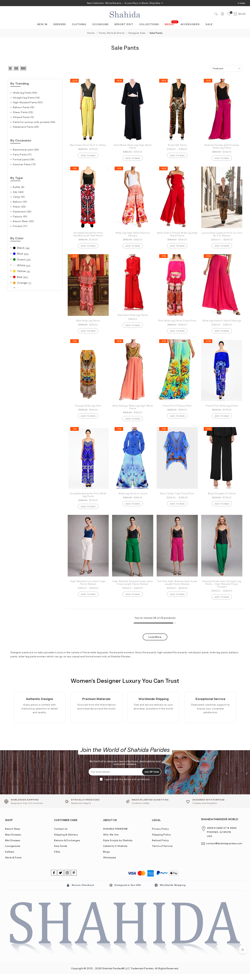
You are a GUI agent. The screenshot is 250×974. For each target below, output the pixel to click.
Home (91, 32)
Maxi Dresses (13, 834)
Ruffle (18, 187)
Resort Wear (23, 221)
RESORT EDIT (124, 24)
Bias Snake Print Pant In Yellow (88, 145)
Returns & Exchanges (67, 840)
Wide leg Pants (25, 92)
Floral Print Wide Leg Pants (222, 405)
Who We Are (111, 834)
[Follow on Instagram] (67, 873)
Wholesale (109, 857)
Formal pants (24, 159)
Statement (22, 211)
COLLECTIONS (149, 24)
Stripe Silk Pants (177, 145)
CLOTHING (79, 24)
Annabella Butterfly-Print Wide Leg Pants (88, 495)
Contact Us (61, 828)
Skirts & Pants (13, 857)
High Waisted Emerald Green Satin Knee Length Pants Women (133, 582)
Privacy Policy (160, 828)
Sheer (19, 206)
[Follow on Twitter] (60, 873)
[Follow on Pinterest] (74, 873)
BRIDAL (171, 24)
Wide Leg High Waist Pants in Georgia (132, 234)
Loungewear (12, 845)
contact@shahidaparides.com (224, 843)
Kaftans (9, 851)
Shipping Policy (161, 834)
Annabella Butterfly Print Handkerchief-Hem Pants (88, 234)
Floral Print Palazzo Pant (177, 405)
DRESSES (59, 24)
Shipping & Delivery (66, 834)
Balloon (20, 201)
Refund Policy (160, 840)
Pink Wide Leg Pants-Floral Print (177, 320)
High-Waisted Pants (28, 102)
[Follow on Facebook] (54, 873)
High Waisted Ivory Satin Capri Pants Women (88, 582)
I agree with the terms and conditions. (127, 779)
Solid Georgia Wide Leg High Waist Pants (132, 407)
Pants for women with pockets (34, 122)
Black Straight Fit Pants (222, 493)
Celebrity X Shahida (115, 845)
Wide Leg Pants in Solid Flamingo (221, 320)
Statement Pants (26, 126)
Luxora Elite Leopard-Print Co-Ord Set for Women (222, 234)
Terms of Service (162, 845)
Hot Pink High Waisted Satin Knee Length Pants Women (177, 582)
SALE (209, 24)
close (9, 3)
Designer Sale (137, 32)
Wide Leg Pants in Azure (132, 493)
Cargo (19, 196)
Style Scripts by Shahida (117, 840)
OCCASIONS (100, 24)
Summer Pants (24, 164)
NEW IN (42, 24)
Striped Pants (23, 117)
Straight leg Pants (26, 97)
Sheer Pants (23, 112)
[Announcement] (125, 3)
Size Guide (60, 845)
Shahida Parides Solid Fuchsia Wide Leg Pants (221, 146)
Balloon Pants (24, 107)
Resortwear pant (26, 149)
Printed (20, 226)
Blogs (106, 851)
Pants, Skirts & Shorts (111, 32)
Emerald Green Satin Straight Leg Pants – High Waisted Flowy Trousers (221, 584)
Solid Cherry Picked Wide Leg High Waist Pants (177, 234)
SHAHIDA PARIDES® (115, 828)
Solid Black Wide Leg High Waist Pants (133, 146)
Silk (18, 192)
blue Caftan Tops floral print (177, 493)
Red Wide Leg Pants (88, 320)
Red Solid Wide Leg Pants (133, 315)
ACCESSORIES (190, 24)
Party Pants (22, 154)
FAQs (57, 851)
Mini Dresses (12, 840)
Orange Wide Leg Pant (88, 405)
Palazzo (20, 216)
